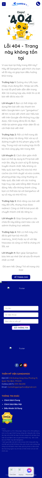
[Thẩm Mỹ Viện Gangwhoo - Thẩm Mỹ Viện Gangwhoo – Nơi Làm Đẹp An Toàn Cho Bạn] (21, 4)
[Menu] (4, 4)
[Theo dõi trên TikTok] (21, 365)
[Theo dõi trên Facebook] (17, 365)
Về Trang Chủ (21, 277)
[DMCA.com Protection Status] (7, 418)
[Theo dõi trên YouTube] (25, 365)
